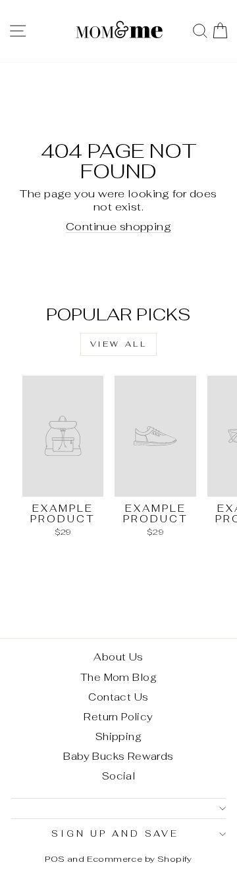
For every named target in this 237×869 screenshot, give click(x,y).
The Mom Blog (118, 677)
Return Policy (118, 716)
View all (118, 344)
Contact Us (118, 697)
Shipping (118, 736)
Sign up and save (115, 833)
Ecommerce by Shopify (139, 858)
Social (118, 776)
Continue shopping (118, 226)
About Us (118, 657)
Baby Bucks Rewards (118, 756)
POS (55, 858)
